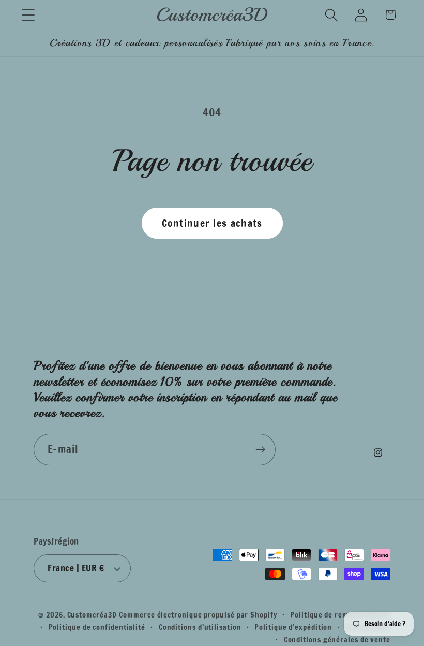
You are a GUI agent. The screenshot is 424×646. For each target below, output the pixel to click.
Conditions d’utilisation (200, 627)
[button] (28, 15)
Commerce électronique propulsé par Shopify (198, 614)
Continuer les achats (212, 223)
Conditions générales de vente (337, 639)
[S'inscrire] (260, 449)
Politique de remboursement (340, 614)
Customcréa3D (92, 614)
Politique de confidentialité (97, 627)
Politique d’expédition (293, 627)
